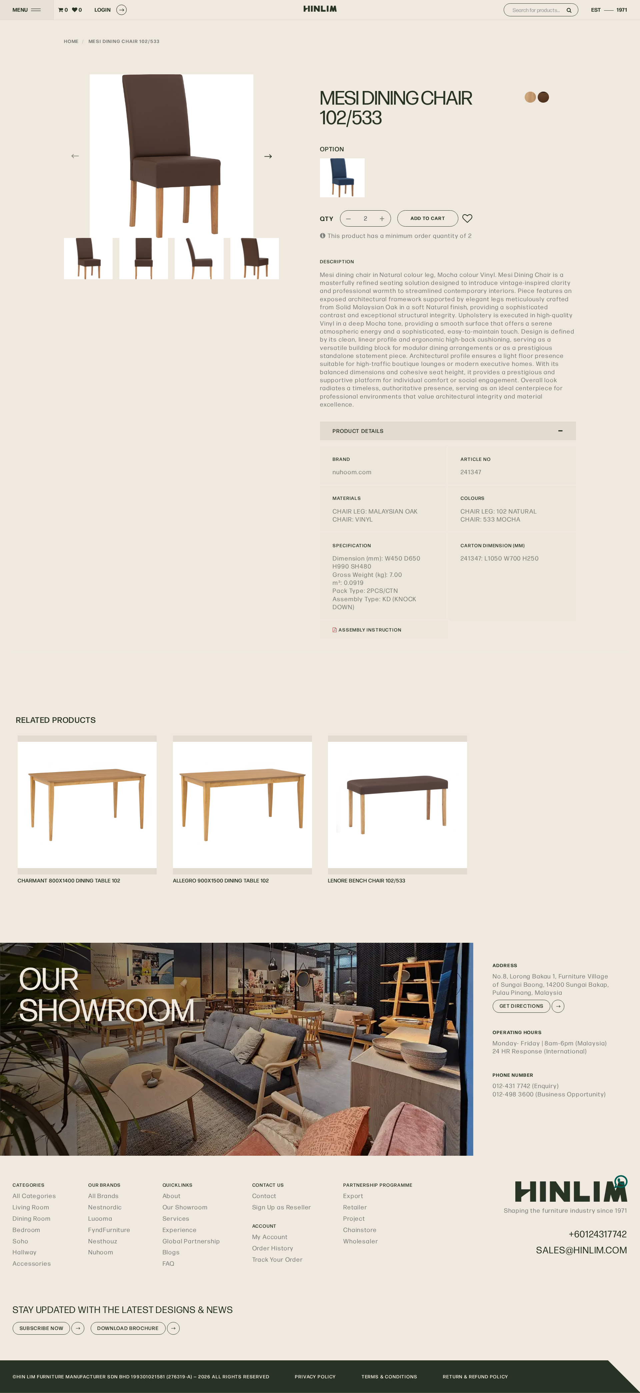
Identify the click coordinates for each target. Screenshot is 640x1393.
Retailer (355, 1207)
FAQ (169, 1263)
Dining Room (32, 1218)
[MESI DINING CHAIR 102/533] (171, 156)
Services (176, 1218)
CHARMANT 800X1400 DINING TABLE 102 (69, 880)
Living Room (31, 1207)
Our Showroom (185, 1207)
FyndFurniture (109, 1229)
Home (71, 41)
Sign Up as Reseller (282, 1207)
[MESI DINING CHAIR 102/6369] (342, 177)
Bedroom (27, 1229)
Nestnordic (105, 1207)
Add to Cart (428, 218)
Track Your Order (277, 1259)
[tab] (448, 431)
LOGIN (103, 9)
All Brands (103, 1195)
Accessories (32, 1263)
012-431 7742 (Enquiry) (526, 1085)
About (172, 1195)
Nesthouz (103, 1241)
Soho (20, 1241)
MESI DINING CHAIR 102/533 (124, 41)
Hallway (25, 1252)
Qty (326, 218)
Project (354, 1218)
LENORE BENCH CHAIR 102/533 (366, 880)
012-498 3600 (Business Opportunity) (549, 1094)
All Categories (34, 1195)
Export (353, 1195)
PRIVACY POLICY (315, 1376)
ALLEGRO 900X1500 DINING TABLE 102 (221, 880)
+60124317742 (598, 1233)
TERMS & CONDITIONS (390, 1376)
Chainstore (360, 1229)
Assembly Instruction (369, 630)
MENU (20, 9)
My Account (270, 1236)
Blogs (171, 1252)
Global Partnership (191, 1241)
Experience (180, 1229)
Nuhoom (101, 1252)
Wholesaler (360, 1241)
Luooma (100, 1218)
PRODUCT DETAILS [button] (358, 430)
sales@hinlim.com (581, 1249)
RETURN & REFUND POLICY (475, 1376)
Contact (264, 1195)
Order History (273, 1248)
